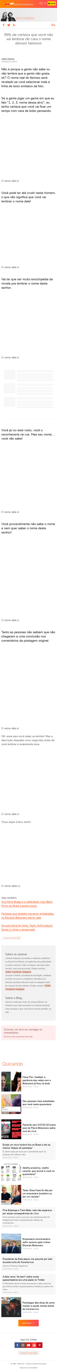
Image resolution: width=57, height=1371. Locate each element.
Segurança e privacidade (28, 1368)
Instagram (26, 972)
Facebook (16, 972)
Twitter (8, 972)
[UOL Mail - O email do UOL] (41, 3)
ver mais (26, 1323)
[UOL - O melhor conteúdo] (9, 4)
